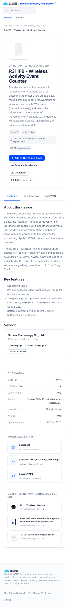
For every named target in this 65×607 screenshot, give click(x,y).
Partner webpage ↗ (36, 345)
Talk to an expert (24, 180)
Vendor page (16, 345)
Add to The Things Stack (28, 158)
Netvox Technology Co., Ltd (29, 25)
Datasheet (20, 172)
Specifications (31, 196)
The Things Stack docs (40, 593)
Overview (12, 196)
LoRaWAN (50, 196)
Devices (7, 17)
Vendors (19, 17)
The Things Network (14, 593)
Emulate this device (26, 165)
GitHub (7, 599)
